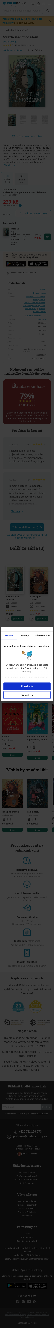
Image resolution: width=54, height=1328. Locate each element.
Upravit (25, 695)
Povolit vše (27, 686)
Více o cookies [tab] (43, 635)
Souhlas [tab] (9, 635)
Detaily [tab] (25, 635)
